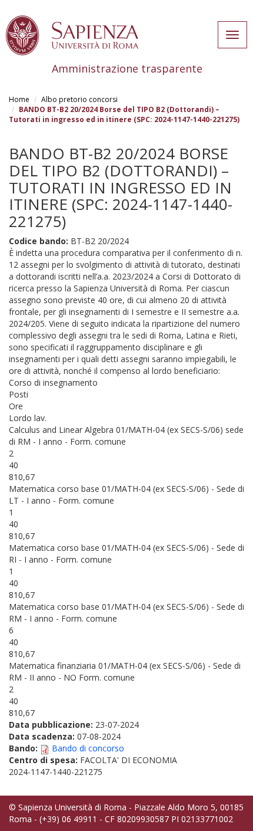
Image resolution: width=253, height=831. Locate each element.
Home (19, 99)
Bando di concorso (88, 748)
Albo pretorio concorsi (79, 99)
